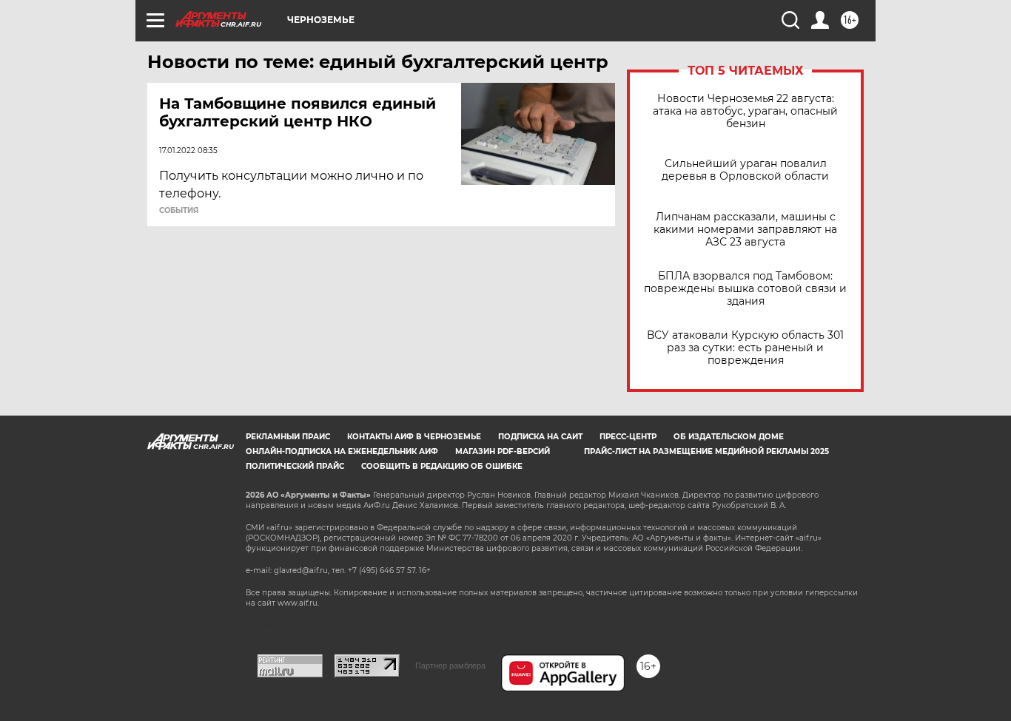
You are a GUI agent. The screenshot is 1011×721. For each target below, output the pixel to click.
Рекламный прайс (288, 436)
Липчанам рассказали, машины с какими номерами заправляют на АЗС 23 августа (745, 229)
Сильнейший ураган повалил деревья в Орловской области (745, 170)
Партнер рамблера (450, 665)
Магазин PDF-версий (502, 451)
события (178, 210)
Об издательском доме (729, 436)
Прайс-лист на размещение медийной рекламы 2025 (706, 451)
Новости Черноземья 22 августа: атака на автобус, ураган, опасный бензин (745, 111)
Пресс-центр (627, 436)
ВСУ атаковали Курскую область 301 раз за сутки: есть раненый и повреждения (745, 348)
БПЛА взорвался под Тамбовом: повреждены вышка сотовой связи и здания (745, 289)
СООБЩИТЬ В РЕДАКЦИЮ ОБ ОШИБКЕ (442, 466)
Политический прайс (295, 466)
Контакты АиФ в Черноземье (414, 436)
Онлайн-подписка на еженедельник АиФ (342, 451)
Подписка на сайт (540, 436)
